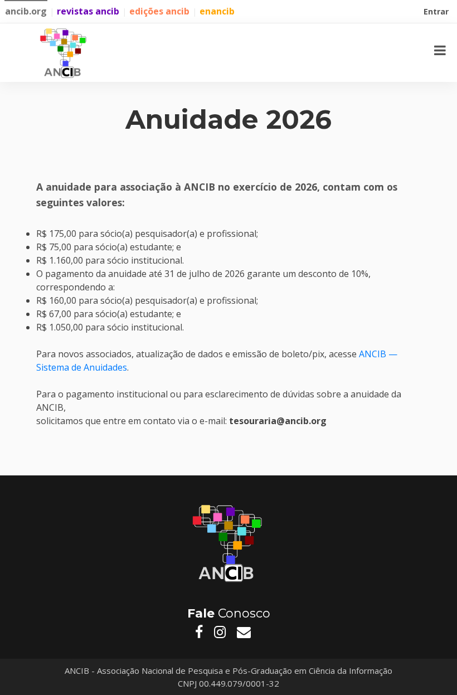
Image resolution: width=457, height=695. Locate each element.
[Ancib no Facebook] (199, 632)
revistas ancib (88, 11)
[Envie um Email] (244, 632)
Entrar (437, 13)
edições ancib (159, 11)
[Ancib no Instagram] (220, 632)
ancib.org (26, 11)
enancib (217, 11)
